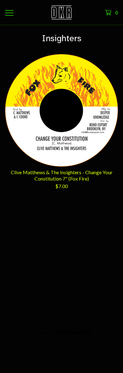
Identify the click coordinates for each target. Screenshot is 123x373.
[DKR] (61, 12)
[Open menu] (9, 12)
